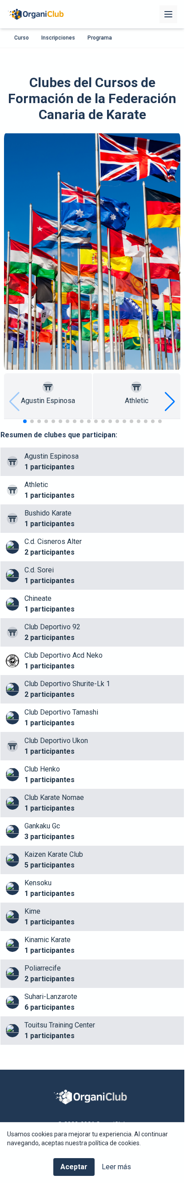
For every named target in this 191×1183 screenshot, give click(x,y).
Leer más (116, 1167)
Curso (21, 38)
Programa (100, 38)
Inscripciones (58, 38)
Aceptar (74, 1167)
